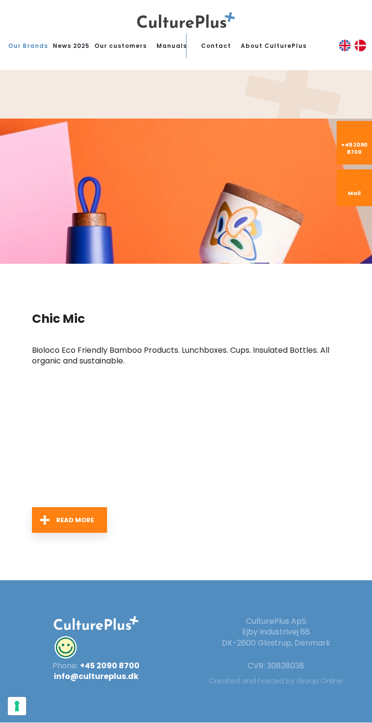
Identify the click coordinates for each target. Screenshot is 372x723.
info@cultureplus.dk (96, 676)
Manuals (171, 46)
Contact (216, 46)
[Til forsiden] (186, 20)
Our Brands (28, 46)
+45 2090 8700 (110, 665)
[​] (96, 647)
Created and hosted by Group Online (276, 681)
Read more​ (75, 520)
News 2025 (71, 46)
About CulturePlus (274, 46)
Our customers (120, 46)
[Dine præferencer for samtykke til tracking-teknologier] (17, 706)
